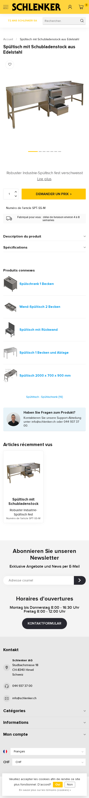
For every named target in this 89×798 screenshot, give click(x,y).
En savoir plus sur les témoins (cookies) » (45, 790)
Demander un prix (52, 194)
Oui (57, 784)
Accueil (8, 39)
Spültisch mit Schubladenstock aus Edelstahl (49, 39)
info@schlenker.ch (24, 698)
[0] (81, 7)
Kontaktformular (44, 623)
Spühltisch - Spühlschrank (44, 397)
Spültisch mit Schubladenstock (23, 501)
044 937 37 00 (22, 686)
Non (70, 784)
